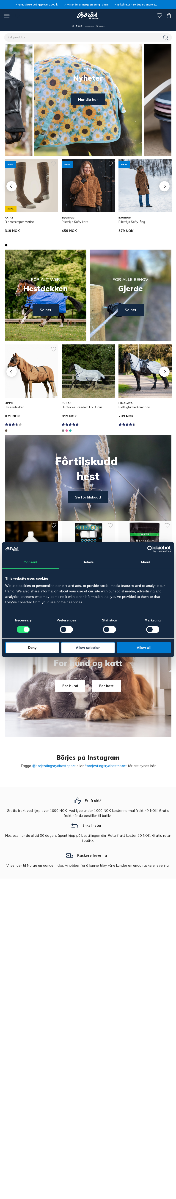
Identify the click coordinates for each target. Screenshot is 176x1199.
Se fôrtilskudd (88, 497)
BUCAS (67, 403)
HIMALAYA (125, 403)
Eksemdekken (15, 407)
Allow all (144, 648)
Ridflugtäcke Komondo (134, 407)
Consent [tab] (30, 562)
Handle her (88, 99)
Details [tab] (88, 562)
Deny (32, 648)
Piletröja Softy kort (75, 222)
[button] (88, 26)
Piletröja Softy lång (131, 222)
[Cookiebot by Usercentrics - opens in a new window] (151, 549)
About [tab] (145, 562)
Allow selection (88, 648)
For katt (106, 685)
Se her (46, 309)
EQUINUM (68, 217)
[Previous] (11, 186)
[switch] (66, 629)
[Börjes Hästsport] (88, 15)
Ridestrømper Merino (20, 222)
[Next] (164, 186)
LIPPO (9, 403)
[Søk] (166, 37)
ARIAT (9, 217)
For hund (70, 685)
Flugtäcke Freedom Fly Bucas (82, 407)
